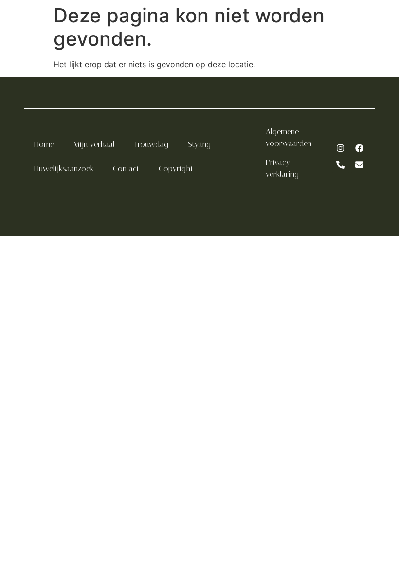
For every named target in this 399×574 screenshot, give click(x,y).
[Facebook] (359, 148)
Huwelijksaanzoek (63, 168)
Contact (126, 168)
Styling (199, 144)
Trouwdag (151, 144)
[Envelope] (359, 165)
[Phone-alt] (340, 165)
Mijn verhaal (94, 144)
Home (44, 144)
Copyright (176, 168)
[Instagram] (340, 148)
